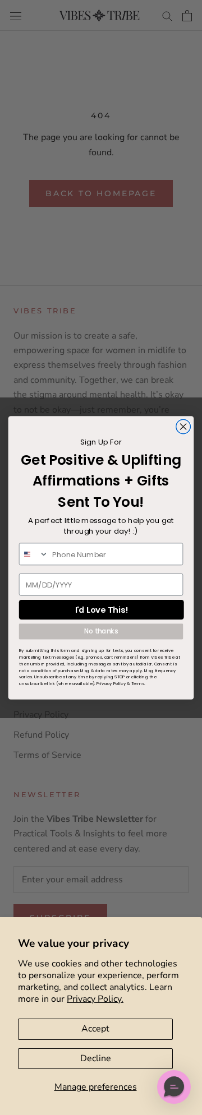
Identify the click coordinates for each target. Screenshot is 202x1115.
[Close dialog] (183, 426)
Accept (95, 1029)
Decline (95, 1058)
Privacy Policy (111, 683)
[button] (174, 1087)
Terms (138, 683)
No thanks (101, 631)
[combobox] (34, 554)
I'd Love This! (101, 610)
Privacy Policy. (95, 999)
